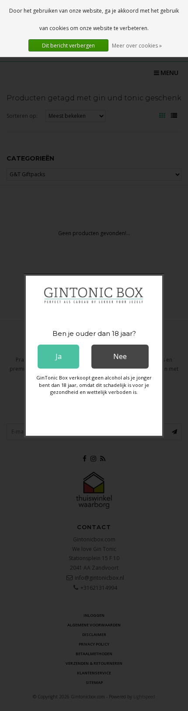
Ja (59, 356)
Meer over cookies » (137, 45)
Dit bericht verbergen (68, 45)
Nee (120, 356)
